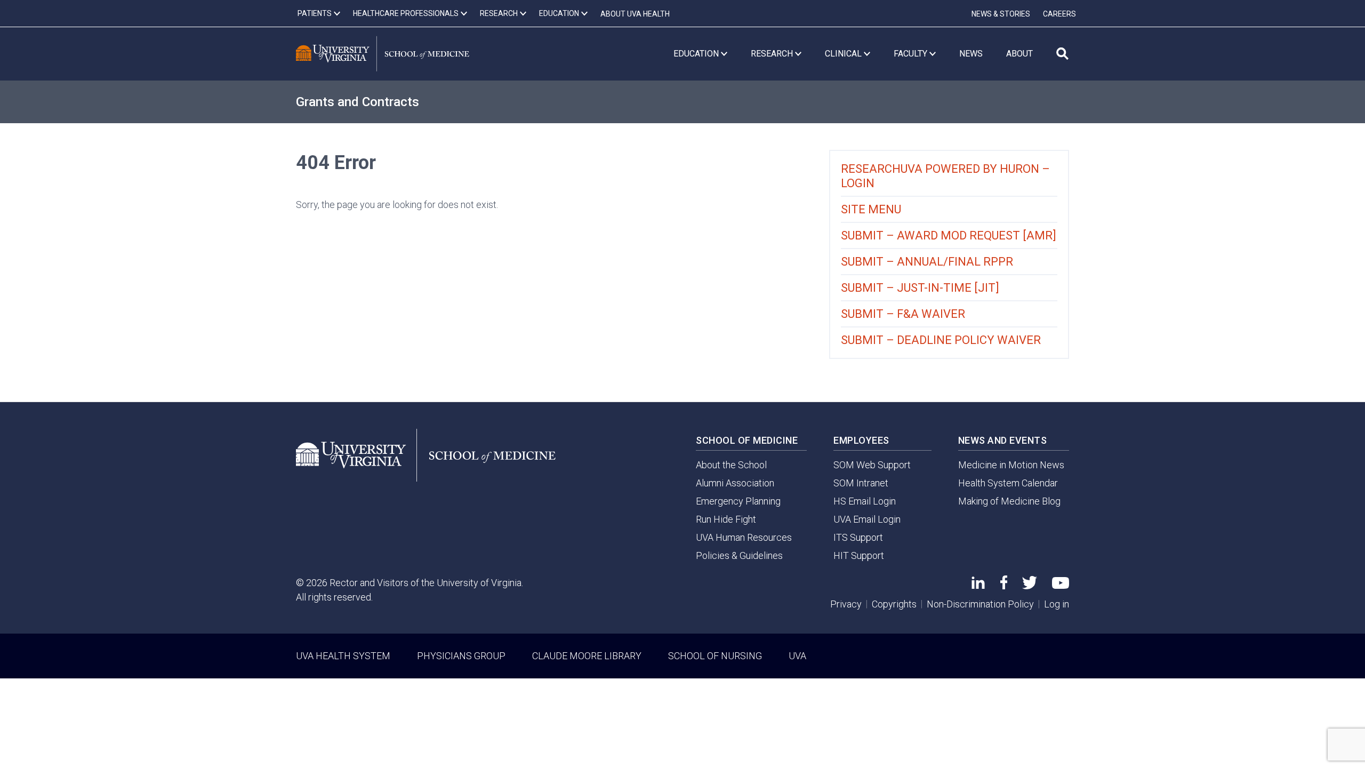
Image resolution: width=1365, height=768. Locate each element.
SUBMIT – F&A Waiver (903, 314)
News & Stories (1000, 14)
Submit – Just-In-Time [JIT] (920, 287)
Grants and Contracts (357, 101)
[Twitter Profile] (1029, 585)
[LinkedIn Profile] (978, 585)
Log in (1056, 604)
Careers (1059, 14)
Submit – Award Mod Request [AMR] (948, 235)
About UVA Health (635, 14)
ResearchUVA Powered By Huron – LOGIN (945, 176)
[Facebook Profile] (1003, 585)
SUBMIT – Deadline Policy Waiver (941, 340)
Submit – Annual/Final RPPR (927, 261)
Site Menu (871, 209)
